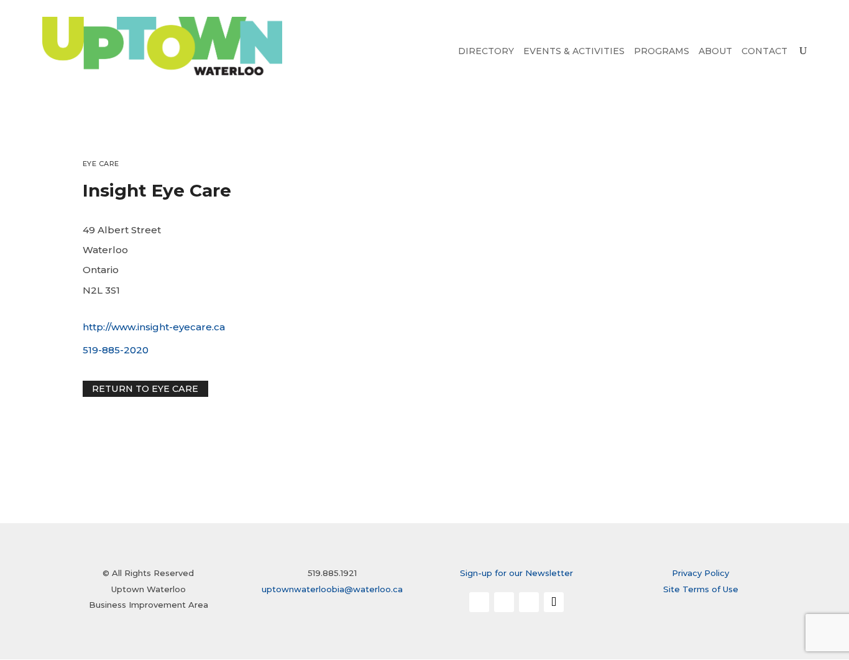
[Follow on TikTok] (554, 602)
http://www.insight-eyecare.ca (154, 327)
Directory (486, 52)
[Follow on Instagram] (504, 602)
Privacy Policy (700, 573)
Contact (764, 52)
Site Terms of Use (700, 589)
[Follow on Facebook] (479, 602)
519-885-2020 (116, 350)
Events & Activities (574, 52)
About (715, 52)
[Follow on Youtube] (529, 602)
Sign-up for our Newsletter (516, 573)
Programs (661, 52)
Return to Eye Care (145, 388)
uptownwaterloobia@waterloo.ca (332, 589)
